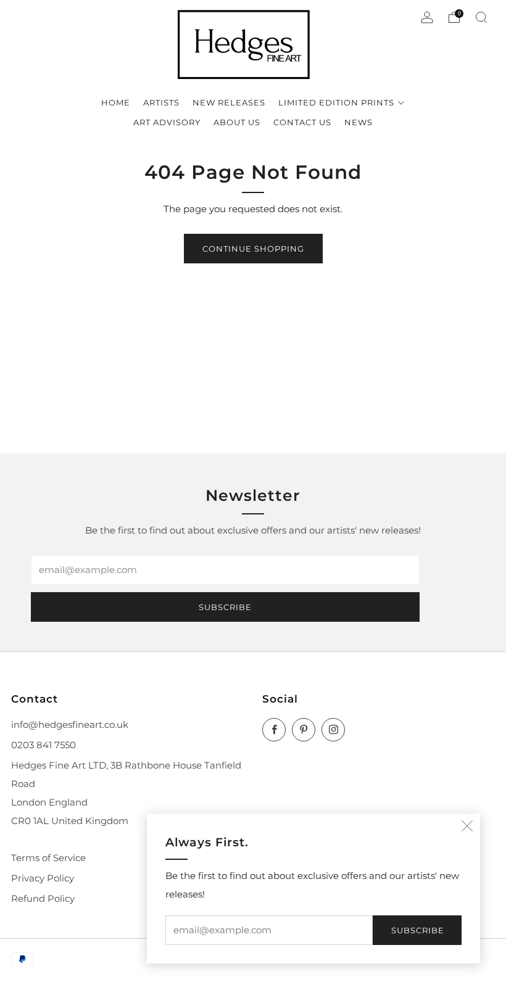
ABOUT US (237, 122)
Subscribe (417, 930)
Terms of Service (48, 858)
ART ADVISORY (167, 122)
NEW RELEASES (229, 102)
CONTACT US (302, 122)
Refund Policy (43, 898)
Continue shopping (253, 249)
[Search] (481, 17)
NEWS (358, 122)
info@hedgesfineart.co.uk (69, 724)
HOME (115, 102)
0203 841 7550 (43, 745)
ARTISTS (161, 102)
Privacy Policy (42, 878)
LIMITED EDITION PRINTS (336, 102)
